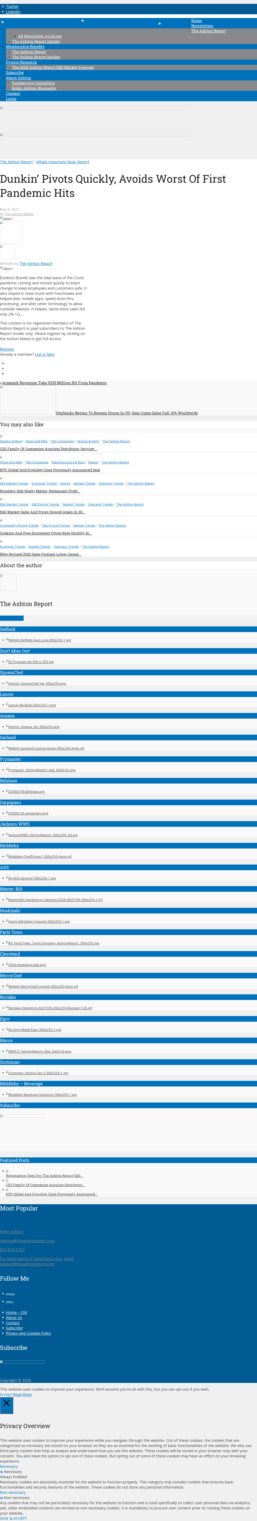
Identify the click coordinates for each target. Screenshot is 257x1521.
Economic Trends (44, 483)
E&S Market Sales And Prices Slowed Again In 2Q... (42, 512)
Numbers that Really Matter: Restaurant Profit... (40, 491)
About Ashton (18, 77)
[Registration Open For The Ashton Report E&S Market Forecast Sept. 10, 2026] (7, 1171)
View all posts (12, 618)
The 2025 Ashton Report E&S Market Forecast (53, 67)
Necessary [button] (9, 1466)
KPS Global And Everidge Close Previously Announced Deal (50, 470)
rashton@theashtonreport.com (27, 1240)
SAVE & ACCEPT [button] (13, 1518)
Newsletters (202, 25)
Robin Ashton (11, 1231)
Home (196, 20)
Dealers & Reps (11, 441)
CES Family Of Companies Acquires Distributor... (45, 1185)
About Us (14, 1317)
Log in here (44, 354)
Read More (22, 1394)
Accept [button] (6, 1394)
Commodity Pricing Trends (19, 525)
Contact (13, 93)
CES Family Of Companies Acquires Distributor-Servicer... (48, 448)
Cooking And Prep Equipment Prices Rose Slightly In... (46, 533)
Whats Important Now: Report (62, 161)
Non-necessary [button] (13, 1492)
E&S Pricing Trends (45, 504)
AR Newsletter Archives (40, 36)
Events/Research (21, 62)
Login (11, 98)
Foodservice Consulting (33, 82)
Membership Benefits (25, 46)
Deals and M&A (36, 441)
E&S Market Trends (14, 483)
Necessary (13, 1471)
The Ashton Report (208, 30)
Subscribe (15, 72)
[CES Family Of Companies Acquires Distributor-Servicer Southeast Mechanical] (1, 435)
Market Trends (84, 483)
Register (7, 349)
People (93, 462)
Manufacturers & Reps (68, 462)
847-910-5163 (12, 1249)
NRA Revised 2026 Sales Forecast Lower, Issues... (40, 554)
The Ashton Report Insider (36, 41)
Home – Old (16, 1312)
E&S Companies (62, 441)
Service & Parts (88, 441)
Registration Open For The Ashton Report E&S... (44, 1175)
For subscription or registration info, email (37, 1258)
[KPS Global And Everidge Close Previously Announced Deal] (1, 456)
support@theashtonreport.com (27, 1264)
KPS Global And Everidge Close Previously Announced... (52, 1194)
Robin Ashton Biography (34, 88)
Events (65, 483)
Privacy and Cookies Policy (28, 1333)
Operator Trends (111, 483)
